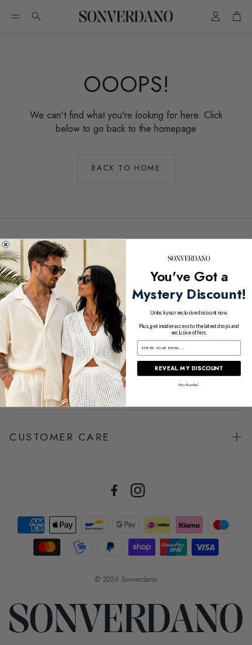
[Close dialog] (5, 244)
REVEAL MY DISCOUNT (189, 368)
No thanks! (189, 384)
